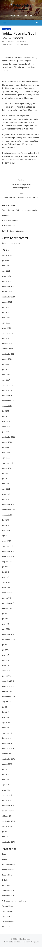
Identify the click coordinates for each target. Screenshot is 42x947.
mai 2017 (5, 655)
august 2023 (7, 406)
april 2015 (6, 785)
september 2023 (8, 401)
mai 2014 (5, 837)
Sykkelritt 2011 (8, 891)
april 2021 (6, 489)
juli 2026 (5, 261)
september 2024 (8, 354)
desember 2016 (8, 681)
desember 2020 (8, 505)
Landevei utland (8, 870)
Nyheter (6, 29)
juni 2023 (5, 416)
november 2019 (8, 556)
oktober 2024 (7, 349)
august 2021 (7, 468)
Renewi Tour (7, 216)
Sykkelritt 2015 (8, 896)
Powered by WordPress (12, 942)
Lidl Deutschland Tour (10, 221)
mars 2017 (6, 666)
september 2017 (8, 640)
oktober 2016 (7, 691)
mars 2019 (6, 588)
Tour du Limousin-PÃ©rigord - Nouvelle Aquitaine (20, 210)
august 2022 (7, 442)
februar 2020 (7, 546)
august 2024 (7, 359)
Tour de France (8, 911)
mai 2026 (6, 266)
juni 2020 (5, 525)
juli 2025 (5, 307)
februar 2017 (7, 671)
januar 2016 (6, 738)
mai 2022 (6, 453)
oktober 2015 (7, 754)
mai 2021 (5, 484)
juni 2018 (5, 619)
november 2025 (8, 292)
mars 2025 (6, 328)
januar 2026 (7, 281)
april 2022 (6, 458)
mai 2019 (5, 577)
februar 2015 (7, 795)
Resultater (6, 885)
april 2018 (6, 629)
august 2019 (7, 562)
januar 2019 (6, 598)
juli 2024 (5, 364)
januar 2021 (6, 499)
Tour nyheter (7, 916)
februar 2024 (7, 385)
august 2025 (7, 302)
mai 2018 (5, 624)
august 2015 (7, 764)
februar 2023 (7, 427)
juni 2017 (5, 650)
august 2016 (7, 702)
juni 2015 (5, 775)
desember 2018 (8, 603)
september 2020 (8, 510)
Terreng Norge (7, 906)
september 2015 (8, 759)
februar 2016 (7, 733)
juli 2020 (5, 520)
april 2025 (6, 323)
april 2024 (6, 380)
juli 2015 (5, 769)
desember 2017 (8, 634)
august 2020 (7, 515)
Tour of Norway (8, 922)
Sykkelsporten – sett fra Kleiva (14, 901)
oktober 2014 (7, 816)
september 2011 (8, 842)
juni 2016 (5, 712)
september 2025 (8, 297)
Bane (4, 854)
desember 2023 (8, 396)
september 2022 (8, 437)
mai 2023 (6, 422)
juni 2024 (5, 370)
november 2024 (8, 344)
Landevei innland (8, 865)
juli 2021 (5, 473)
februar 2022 (7, 463)
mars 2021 (6, 494)
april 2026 (6, 271)
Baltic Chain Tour (8, 226)
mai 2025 (6, 318)
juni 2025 (5, 313)
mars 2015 (6, 790)
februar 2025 (7, 333)
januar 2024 (7, 390)
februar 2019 (7, 593)
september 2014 (8, 821)
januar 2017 (6, 676)
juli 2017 (5, 645)
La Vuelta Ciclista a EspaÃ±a (13, 231)
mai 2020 (6, 531)
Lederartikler (7, 875)
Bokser (4, 859)
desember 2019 (8, 551)
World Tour (6, 927)
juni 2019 (5, 572)
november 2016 (8, 686)
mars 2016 (6, 728)
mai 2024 (6, 375)
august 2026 (7, 255)
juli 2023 (5, 411)
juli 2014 (5, 832)
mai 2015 (5, 780)
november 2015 (8, 749)
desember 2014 (8, 806)
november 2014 (8, 811)
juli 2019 (5, 567)
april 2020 (6, 536)
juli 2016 (5, 707)
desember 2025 (8, 287)
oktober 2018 (7, 608)
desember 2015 (8, 743)
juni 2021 (5, 479)
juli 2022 (5, 448)
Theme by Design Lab (31, 942)
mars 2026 (6, 276)
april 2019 (6, 583)
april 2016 (6, 723)
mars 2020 (6, 541)
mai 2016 (5, 717)
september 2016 (8, 697)
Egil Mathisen (9, 42)
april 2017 (6, 660)
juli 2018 (5, 614)
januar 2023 (7, 432)
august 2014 (7, 826)
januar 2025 (7, 338)
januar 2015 (6, 801)
